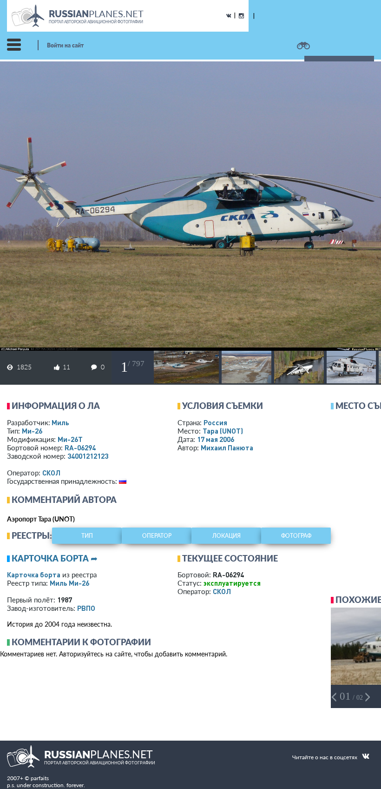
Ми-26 (32, 431)
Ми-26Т (70, 439)
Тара (223, 431)
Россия (215, 422)
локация (226, 535)
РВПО (86, 608)
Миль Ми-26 (69, 583)
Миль (60, 422)
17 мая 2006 (215, 439)
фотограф (296, 535)
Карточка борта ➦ (55, 558)
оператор (156, 535)
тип (87, 535)
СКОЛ (51, 472)
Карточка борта (33, 574)
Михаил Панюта (227, 447)
